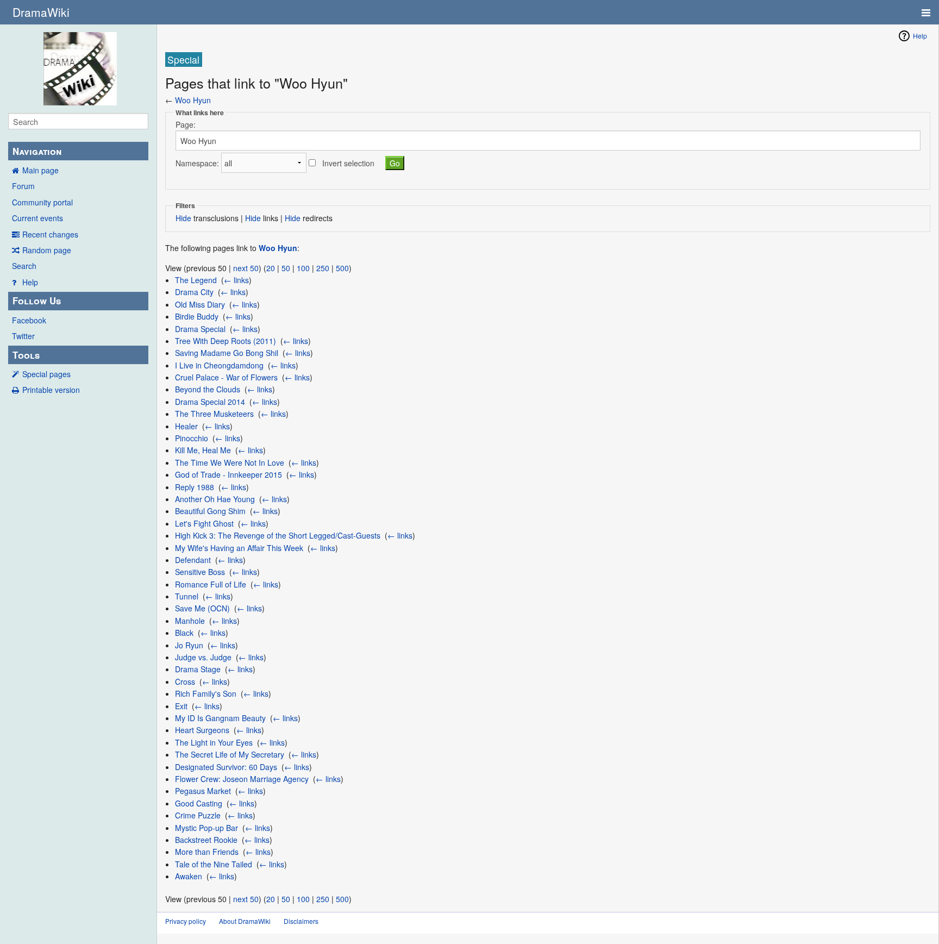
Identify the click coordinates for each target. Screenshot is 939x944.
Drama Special (200, 328)
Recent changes (50, 234)
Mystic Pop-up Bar (206, 827)
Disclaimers (301, 921)
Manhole (190, 620)
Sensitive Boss (200, 571)
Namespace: (197, 163)
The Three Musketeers (214, 413)
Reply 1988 (194, 487)
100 (303, 267)
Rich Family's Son (205, 693)
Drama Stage (198, 669)
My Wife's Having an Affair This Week (239, 547)
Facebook (29, 320)
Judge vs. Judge (203, 657)
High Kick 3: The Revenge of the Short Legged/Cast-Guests (277, 535)
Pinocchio (191, 438)
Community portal (42, 202)
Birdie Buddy (196, 316)
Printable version (51, 389)
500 (342, 267)
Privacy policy (185, 921)
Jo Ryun (189, 645)
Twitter (23, 335)
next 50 (246, 267)
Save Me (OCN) (202, 608)
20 (270, 267)
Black (184, 632)
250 (322, 267)
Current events (37, 217)
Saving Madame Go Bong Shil (226, 352)
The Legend (196, 279)
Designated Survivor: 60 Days (226, 766)
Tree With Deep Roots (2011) (225, 340)
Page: (186, 124)
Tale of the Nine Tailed (213, 864)
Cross (185, 681)
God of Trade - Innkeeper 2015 (228, 474)
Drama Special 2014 (210, 401)
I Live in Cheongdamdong (219, 365)
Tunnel (186, 596)
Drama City (194, 291)
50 (285, 267)
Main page (40, 170)
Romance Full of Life (210, 584)
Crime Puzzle (198, 815)
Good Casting (198, 803)
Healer (186, 426)
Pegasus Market (203, 790)
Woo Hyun (193, 100)
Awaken (188, 876)
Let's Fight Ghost (204, 523)
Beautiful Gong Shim (210, 510)
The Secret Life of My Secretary (229, 754)
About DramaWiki (245, 921)
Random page (46, 250)
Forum (23, 185)
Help (30, 282)
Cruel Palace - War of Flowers (226, 377)
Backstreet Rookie (206, 839)
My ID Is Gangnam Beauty (220, 717)
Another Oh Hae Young (215, 498)
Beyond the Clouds (207, 389)
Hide (183, 217)
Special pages (46, 373)
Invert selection (348, 163)
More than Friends (207, 851)
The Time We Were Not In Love (229, 462)
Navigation (36, 151)
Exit (181, 706)
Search (24, 265)
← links (236, 279)
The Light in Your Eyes (214, 742)
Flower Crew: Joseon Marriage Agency (242, 778)
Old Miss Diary (200, 304)
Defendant (193, 559)
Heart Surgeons (202, 729)
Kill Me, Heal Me (203, 450)
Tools (26, 354)
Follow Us (36, 300)
